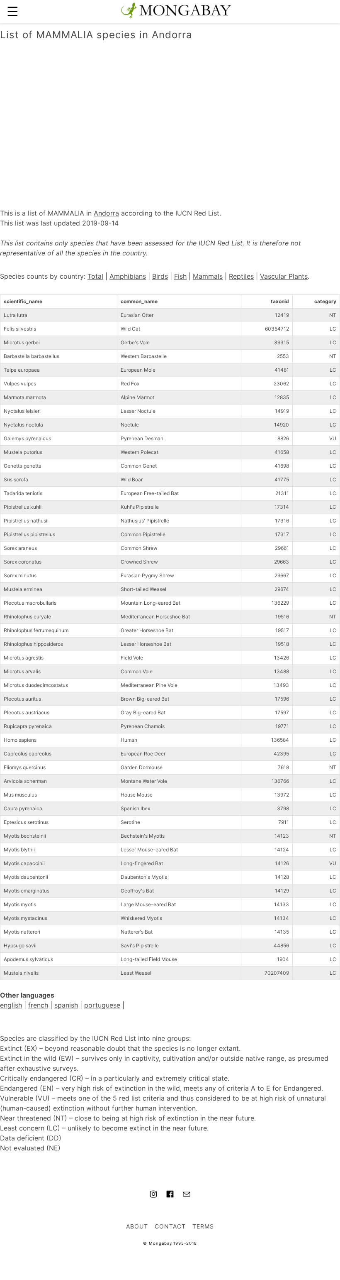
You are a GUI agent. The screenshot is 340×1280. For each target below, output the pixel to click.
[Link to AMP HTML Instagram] (153, 1195)
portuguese (102, 1005)
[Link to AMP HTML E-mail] (186, 1195)
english (11, 1005)
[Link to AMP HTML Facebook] (170, 1195)
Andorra (106, 213)
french (38, 1005)
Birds (160, 276)
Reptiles (241, 276)
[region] (170, 115)
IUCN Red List (221, 243)
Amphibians (127, 276)
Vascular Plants (284, 276)
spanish (66, 1005)
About (137, 1226)
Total (95, 276)
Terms (203, 1226)
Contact (170, 1226)
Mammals (208, 276)
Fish (180, 276)
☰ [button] (13, 11)
